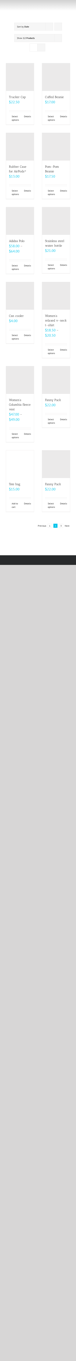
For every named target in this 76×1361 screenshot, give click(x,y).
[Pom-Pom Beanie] (56, 147)
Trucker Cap (17, 97)
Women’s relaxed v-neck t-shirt (56, 320)
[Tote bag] (20, 464)
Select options (15, 118)
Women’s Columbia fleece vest (20, 404)
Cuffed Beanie (54, 97)
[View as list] (41, 47)
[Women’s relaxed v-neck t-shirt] (56, 296)
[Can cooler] (20, 296)
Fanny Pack (53, 400)
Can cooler (16, 316)
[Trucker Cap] (20, 77)
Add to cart (15, 505)
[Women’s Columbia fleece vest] (20, 380)
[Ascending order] (58, 27)
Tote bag (14, 484)
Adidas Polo (17, 241)
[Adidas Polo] (20, 221)
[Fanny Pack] (56, 380)
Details (27, 116)
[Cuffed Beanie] (56, 77)
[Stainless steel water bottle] (56, 221)
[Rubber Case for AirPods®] (20, 147)
